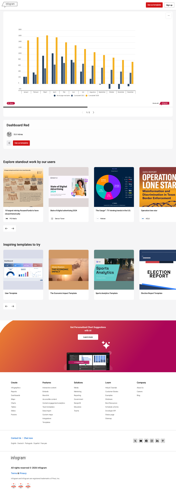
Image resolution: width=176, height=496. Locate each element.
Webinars (108, 399)
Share (11, 103)
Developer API (110, 411)
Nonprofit (77, 403)
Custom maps (47, 415)
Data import (46, 411)
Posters (14, 415)
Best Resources (111, 403)
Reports (14, 391)
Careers (140, 391)
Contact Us (16, 438)
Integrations (46, 418)
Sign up (169, 5)
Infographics (15, 388)
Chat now (28, 438)
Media (76, 388)
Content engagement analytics (53, 403)
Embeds (45, 391)
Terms (14, 473)
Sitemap (108, 418)
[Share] (9, 143)
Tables (13, 407)
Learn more (88, 337)
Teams (76, 411)
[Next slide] (93, 112)
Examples (109, 395)
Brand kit (45, 395)
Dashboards (15, 395)
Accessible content (49, 399)
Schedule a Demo (112, 407)
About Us (140, 388)
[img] (24, 80)
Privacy (23, 473)
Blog (138, 395)
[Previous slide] (82, 112)
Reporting (77, 395)
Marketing (77, 391)
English (13, 443)
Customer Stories (111, 391)
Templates (46, 422)
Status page (109, 415)
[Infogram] (9, 5)
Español (36, 443)
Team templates (48, 407)
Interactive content (49, 388)
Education (77, 407)
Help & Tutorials (111, 388)
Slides (13, 411)
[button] (62, 95)
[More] (168, 15)
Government (78, 399)
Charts (13, 403)
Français (44, 443)
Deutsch (20, 443)
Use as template (154, 5)
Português (28, 443)
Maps (13, 399)
